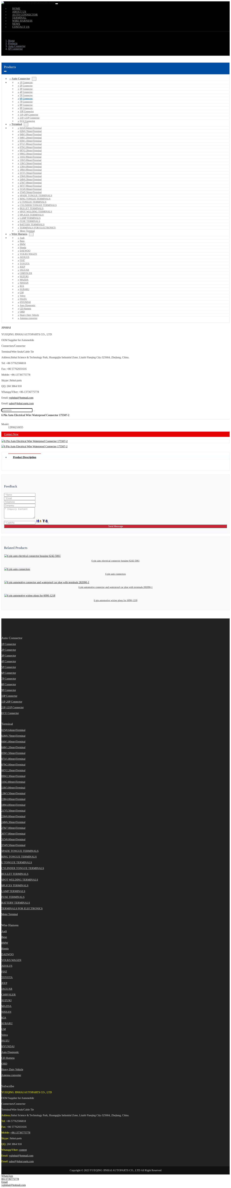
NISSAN (24, 283)
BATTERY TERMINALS (32, 224)
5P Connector (26, 95)
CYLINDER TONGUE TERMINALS (38, 205)
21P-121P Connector (30, 118)
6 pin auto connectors (115, 574)
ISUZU (23, 299)
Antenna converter (28, 318)
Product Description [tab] (24, 457)
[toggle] (56, 3)
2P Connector (26, 85)
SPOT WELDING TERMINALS (36, 211)
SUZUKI (24, 276)
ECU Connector (27, 121)
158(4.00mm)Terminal (31, 166)
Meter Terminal (9, 914)
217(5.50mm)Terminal (31, 173)
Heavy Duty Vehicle (29, 315)
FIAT (22, 260)
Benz (22, 241)
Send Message (115, 526)
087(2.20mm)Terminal (31, 150)
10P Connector (27, 111)
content (23, 1149)
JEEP (22, 267)
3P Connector (26, 89)
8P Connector (26, 105)
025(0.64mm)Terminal (31, 128)
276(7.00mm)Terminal (31, 182)
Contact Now (11, 434)
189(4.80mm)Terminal (31, 170)
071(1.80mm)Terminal (31, 144)
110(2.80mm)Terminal (30, 157)
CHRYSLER (26, 273)
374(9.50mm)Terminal (31, 192)
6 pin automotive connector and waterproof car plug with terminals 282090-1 (115, 587)
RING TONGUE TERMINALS (35, 199)
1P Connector (26, 82)
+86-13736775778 (20, 1132)
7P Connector (26, 102)
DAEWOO (25, 250)
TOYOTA (24, 263)
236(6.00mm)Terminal (31, 176)
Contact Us (20, 26)
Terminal (16, 124)
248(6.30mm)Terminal (31, 179)
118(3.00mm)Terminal (30, 160)
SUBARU (24, 289)
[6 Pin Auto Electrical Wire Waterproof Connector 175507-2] (35, 441)
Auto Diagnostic (27, 305)
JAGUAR (24, 270)
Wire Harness (19, 234)
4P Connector (26, 92)
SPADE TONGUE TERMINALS (36, 195)
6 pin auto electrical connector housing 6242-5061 (115, 561)
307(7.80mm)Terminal (31, 186)
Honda (23, 247)
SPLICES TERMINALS (32, 215)
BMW (23, 244)
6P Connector (26, 98)
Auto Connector (20, 78)
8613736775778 (10, 1179)
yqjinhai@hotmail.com (21, 397)
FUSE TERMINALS (30, 221)
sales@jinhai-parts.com (21, 403)
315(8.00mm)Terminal (31, 189)
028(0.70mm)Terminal (31, 131)
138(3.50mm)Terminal (31, 163)
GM (22, 292)
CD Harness (25, 308)
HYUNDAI (25, 302)
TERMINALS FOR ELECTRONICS (38, 227)
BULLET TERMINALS (31, 208)
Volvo (22, 296)
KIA (22, 286)
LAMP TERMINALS (30, 218)
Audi (22, 238)
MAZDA (24, 279)
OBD (22, 312)
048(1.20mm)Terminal (31, 137)
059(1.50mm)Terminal (31, 141)
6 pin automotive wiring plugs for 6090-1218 (115, 600)
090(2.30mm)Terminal (31, 153)
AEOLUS (24, 257)
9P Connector (26, 108)
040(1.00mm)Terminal (31, 134)
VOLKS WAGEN (28, 254)
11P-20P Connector (29, 114)
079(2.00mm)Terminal (31, 147)
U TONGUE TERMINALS (33, 202)
